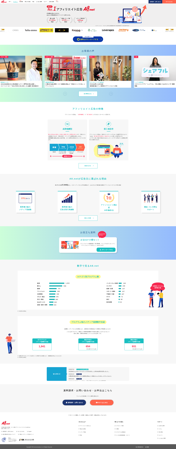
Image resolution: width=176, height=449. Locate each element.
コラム (57, 1)
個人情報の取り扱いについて (9, 434)
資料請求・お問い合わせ (155, 1)
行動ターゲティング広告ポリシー (26, 434)
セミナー (45, 1)
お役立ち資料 (51, 1)
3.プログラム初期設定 (120, 432)
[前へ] (65, 94)
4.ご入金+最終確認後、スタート (123, 435)
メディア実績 (83, 432)
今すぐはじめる (169, 1)
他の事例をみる (88, 93)
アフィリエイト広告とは (85, 425)
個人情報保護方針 (139, 447)
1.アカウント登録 (120, 425)
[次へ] (111, 94)
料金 (33, 1)
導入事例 (21, 1)
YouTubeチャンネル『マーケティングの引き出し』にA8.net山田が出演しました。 (89, 371)
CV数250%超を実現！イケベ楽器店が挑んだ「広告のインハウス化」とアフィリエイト (90, 376)
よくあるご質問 (39, 1)
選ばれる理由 (83, 428)
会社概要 (147, 447)
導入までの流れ (28, 1)
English (29, 431)
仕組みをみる (87, 165)
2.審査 (117, 428)
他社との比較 (87, 218)
